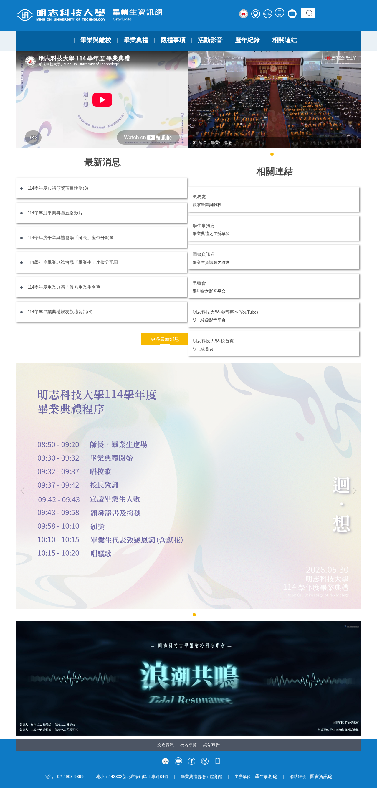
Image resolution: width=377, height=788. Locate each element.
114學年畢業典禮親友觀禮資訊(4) (60, 311)
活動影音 (210, 40)
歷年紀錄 (247, 40)
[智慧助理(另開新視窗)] (165, 761)
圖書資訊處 (204, 254)
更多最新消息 (165, 339)
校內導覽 (188, 744)
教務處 (199, 196)
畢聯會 (199, 283)
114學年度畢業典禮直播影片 (55, 212)
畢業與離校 (95, 40)
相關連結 (284, 40)
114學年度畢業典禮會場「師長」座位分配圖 (71, 237)
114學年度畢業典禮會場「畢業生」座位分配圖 (73, 262)
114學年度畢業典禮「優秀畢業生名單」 (66, 286)
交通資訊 (165, 744)
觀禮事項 (173, 40)
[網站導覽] (255, 13)
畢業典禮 (136, 40)
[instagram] (205, 761)
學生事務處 (204, 225)
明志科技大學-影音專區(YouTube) (225, 311)
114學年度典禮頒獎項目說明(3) (58, 188)
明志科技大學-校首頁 (213, 340)
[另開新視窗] (188, 678)
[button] (195, 104)
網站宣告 (211, 744)
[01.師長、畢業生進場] (274, 99)
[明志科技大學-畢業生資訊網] (105, 14)
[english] (243, 13)
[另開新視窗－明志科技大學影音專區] (292, 13)
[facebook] (191, 761)
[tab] (272, 154)
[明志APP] (279, 13)
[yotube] (178, 761)
